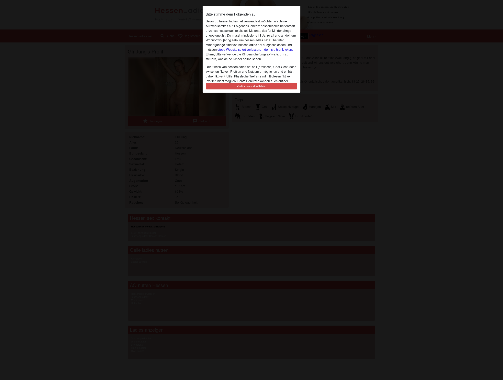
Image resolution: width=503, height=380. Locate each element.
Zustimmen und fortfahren (251, 86)
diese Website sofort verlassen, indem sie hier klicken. (255, 49)
